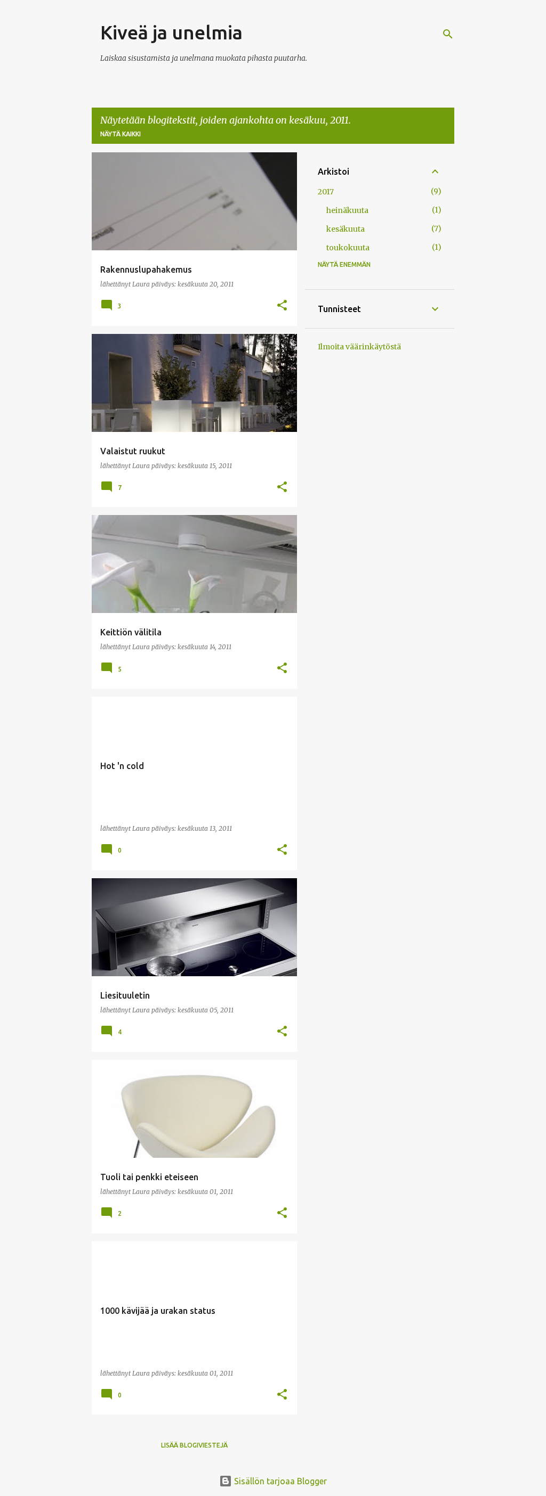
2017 (326, 192)
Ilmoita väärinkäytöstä (359, 346)
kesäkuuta (345, 229)
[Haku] (447, 34)
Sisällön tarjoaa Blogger (279, 1481)
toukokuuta (348, 247)
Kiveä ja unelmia (171, 32)
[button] (282, 306)
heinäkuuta (347, 210)
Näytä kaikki (120, 133)
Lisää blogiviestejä (194, 1445)
